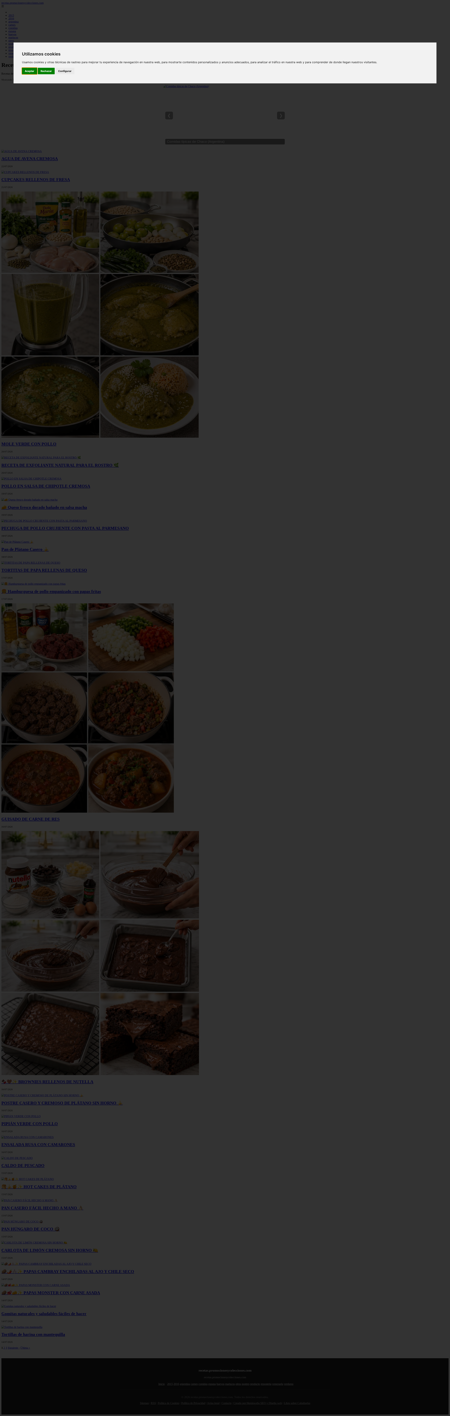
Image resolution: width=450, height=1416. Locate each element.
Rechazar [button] (46, 71)
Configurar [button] (65, 71)
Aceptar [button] (29, 71)
